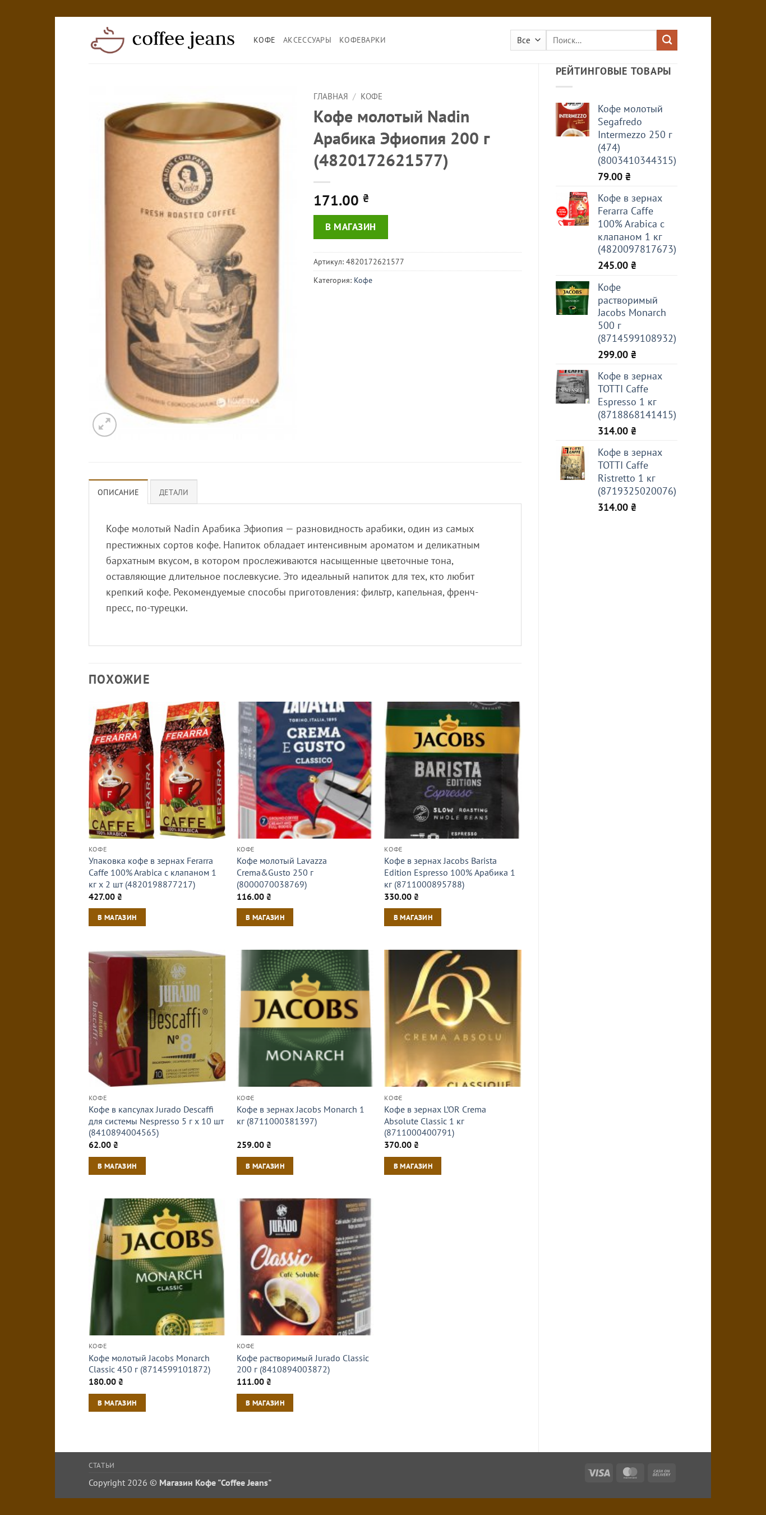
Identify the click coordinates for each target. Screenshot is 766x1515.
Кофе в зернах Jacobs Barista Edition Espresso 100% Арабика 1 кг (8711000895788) (449, 872)
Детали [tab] (174, 492)
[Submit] (667, 40)
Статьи (102, 1465)
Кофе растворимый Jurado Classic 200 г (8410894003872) (303, 1363)
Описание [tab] (118, 492)
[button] (105, 425)
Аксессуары (307, 40)
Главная (330, 96)
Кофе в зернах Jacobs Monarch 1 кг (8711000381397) (300, 1115)
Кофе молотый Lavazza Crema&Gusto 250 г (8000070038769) (282, 872)
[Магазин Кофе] (163, 40)
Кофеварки (362, 40)
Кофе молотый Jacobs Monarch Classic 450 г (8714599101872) (149, 1363)
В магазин (350, 227)
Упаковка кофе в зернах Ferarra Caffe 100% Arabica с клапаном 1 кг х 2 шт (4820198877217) (152, 872)
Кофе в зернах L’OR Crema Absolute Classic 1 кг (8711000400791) (435, 1121)
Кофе (264, 40)
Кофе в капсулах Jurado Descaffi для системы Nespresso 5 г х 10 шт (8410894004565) (156, 1121)
